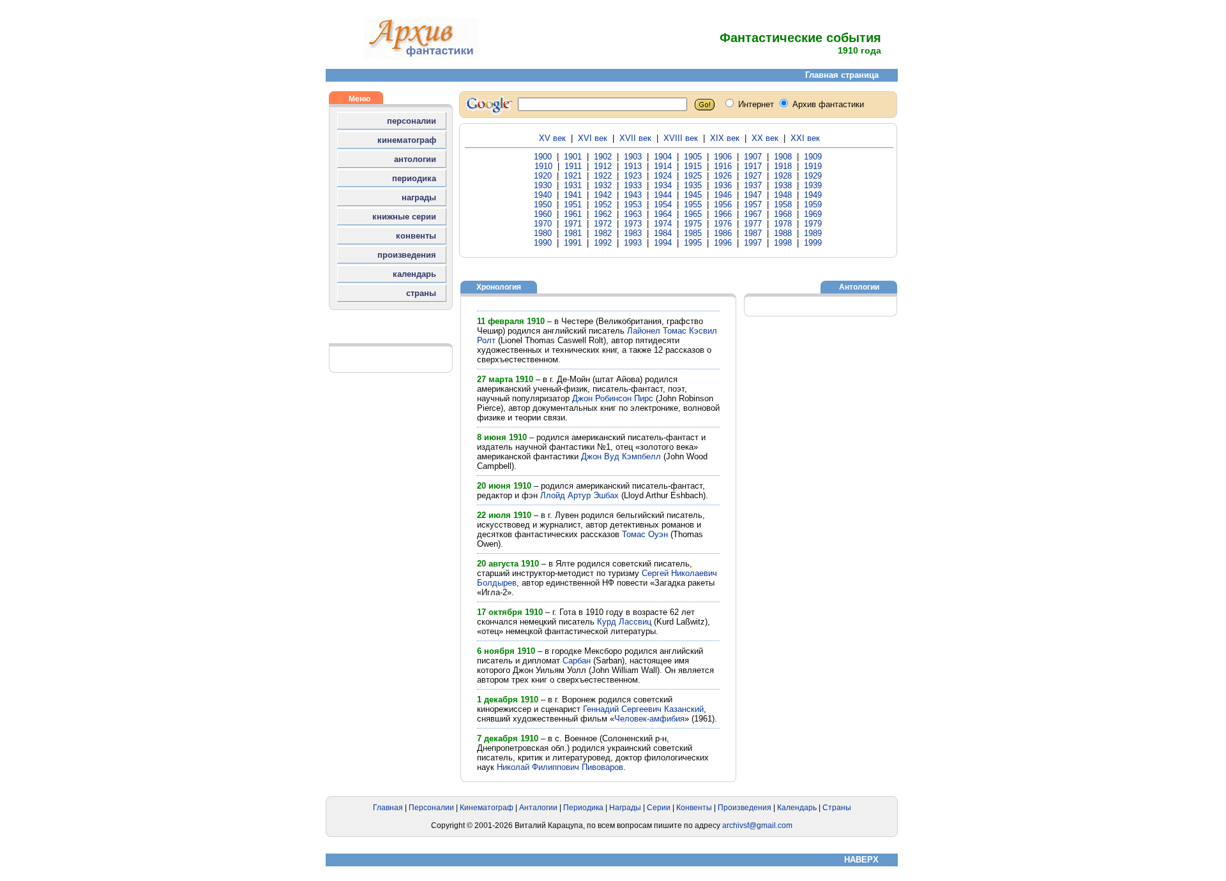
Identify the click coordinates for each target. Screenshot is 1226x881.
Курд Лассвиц (624, 621)
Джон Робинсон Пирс (612, 398)
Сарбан (577, 660)
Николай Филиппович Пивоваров (560, 767)
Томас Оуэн (645, 534)
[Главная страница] (421, 56)
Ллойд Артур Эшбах (579, 495)
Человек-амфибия (649, 718)
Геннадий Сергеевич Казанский (643, 709)
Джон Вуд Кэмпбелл (621, 456)
